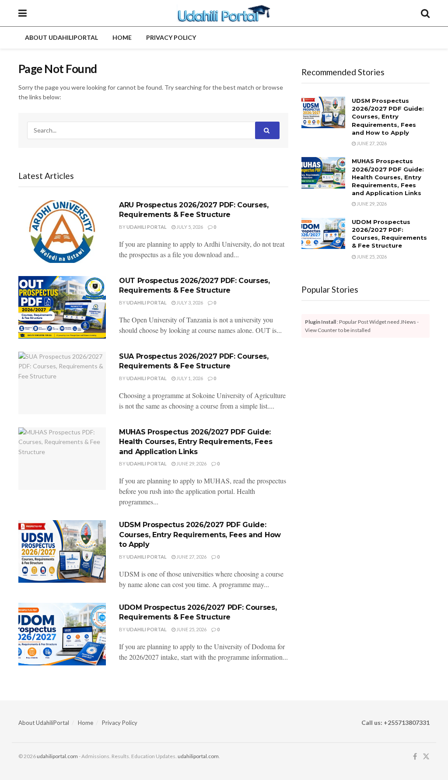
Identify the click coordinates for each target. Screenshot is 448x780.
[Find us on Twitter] (426, 757)
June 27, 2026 (190, 557)
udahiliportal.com (57, 756)
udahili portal (146, 227)
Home (122, 37)
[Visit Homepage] (224, 13)
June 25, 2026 (190, 629)
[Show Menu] (22, 13)
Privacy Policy (171, 37)
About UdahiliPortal (61, 37)
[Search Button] (425, 13)
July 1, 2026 (189, 378)
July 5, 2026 (189, 227)
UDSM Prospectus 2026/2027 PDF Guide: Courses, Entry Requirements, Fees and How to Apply (200, 535)
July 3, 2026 (189, 302)
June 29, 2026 (190, 463)
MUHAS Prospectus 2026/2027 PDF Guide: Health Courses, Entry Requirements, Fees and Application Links (195, 442)
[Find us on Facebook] (415, 757)
